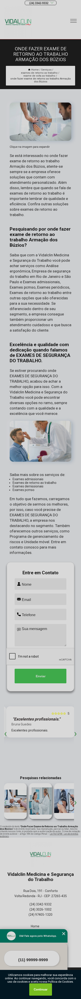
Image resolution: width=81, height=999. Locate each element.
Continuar (40, 989)
